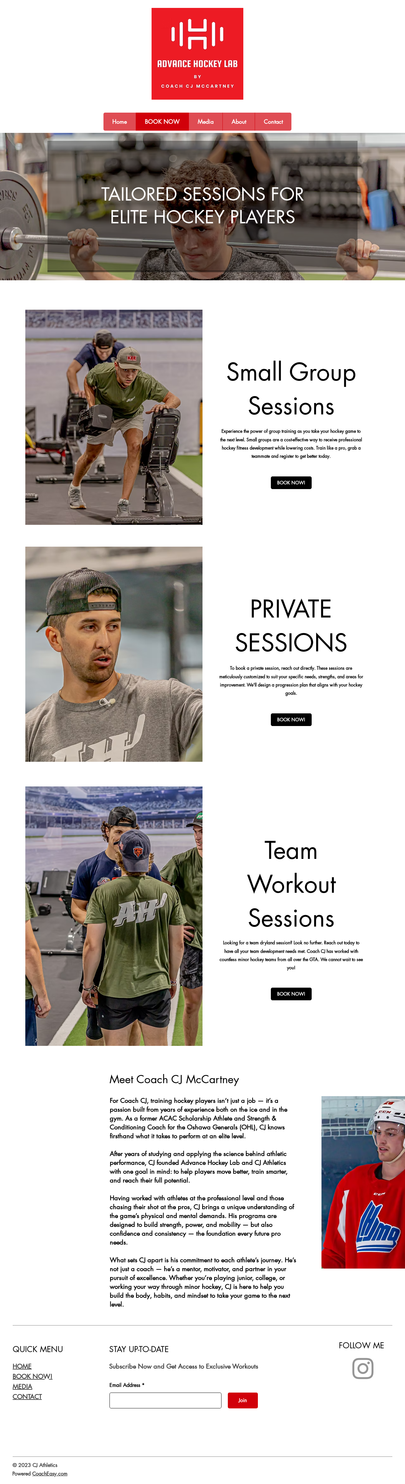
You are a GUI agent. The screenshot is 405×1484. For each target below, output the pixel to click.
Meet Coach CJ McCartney (174, 1079)
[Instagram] (363, 1368)
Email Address (124, 1385)
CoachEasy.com (49, 1473)
